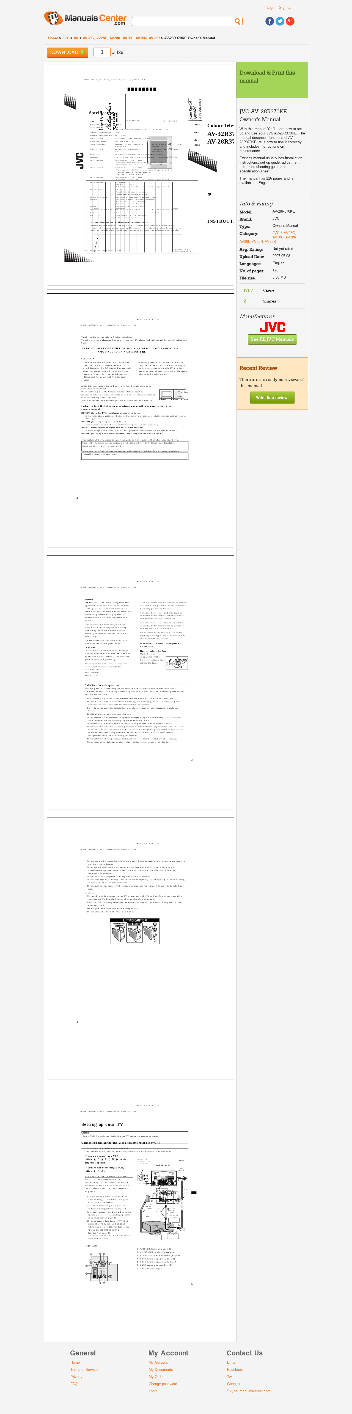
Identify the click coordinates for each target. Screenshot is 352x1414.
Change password (163, 1384)
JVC (65, 38)
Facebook (235, 1370)
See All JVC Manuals (272, 339)
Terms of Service (84, 1370)
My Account (158, 1362)
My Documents (161, 1370)
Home (53, 38)
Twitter (232, 1377)
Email (231, 1362)
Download (64, 53)
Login (271, 7)
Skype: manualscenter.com (249, 1391)
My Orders (157, 1377)
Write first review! (272, 397)
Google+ (234, 1384)
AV (76, 38)
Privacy (76, 1377)
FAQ (74, 1384)
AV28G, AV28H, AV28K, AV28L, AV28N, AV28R (121, 38)
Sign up (285, 7)
